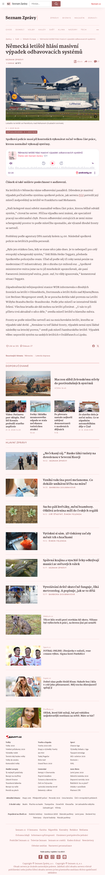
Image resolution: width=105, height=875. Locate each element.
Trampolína (49, 804)
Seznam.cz (96, 4)
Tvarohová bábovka (13, 783)
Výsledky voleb (12, 753)
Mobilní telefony (35, 814)
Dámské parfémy (66, 814)
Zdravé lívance (12, 779)
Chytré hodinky (49, 817)
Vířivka (58, 807)
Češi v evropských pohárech (86, 798)
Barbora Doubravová (62, 487)
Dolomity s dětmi (45, 790)
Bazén (25, 804)
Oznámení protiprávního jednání (72, 835)
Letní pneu (79, 814)
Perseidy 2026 (54, 798)
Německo (29, 356)
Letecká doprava (43, 356)
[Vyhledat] (56, 4)
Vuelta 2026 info (44, 745)
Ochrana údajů (23, 835)
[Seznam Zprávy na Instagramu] (52, 857)
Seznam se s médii (57, 840)
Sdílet (90, 61)
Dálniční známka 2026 (79, 776)
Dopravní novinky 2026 (79, 779)
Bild (81, 195)
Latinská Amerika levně (47, 786)
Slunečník (60, 804)
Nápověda (53, 830)
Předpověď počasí (40, 798)
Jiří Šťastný (56, 514)
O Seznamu (32, 830)
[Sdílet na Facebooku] (93, 346)
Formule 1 (74, 760)
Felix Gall (42, 760)
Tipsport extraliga (77, 753)
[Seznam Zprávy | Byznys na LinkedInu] (64, 857)
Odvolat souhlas (39, 846)
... (97, 29)
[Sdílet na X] (98, 346)
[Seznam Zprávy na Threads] (58, 857)
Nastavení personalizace (60, 846)
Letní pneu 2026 (77, 772)
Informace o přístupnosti (43, 835)
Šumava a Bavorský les (47, 779)
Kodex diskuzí (74, 840)
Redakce (74, 830)
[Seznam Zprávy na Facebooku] (40, 857)
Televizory (37, 817)
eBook (79, 61)
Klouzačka (69, 804)
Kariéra (43, 830)
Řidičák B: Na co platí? (79, 783)
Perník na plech (12, 790)
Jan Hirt (41, 753)
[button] (52, 94)
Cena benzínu (67, 798)
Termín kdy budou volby (15, 756)
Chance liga (75, 745)
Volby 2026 (10, 745)
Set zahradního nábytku (84, 804)
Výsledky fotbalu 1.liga (79, 749)
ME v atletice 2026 (77, 756)
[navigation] (3, 4)
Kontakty (63, 830)
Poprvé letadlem (44, 776)
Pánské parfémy (63, 817)
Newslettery (88, 840)
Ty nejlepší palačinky (14, 772)
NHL (72, 763)
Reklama (83, 830)
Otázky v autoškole (78, 786)
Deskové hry (91, 814)
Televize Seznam (39, 840)
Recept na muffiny (13, 776)
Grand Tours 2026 (45, 763)
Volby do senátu (12, 760)
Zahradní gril (48, 807)
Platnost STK (75, 790)
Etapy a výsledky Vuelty (47, 749)
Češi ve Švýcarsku (45, 783)
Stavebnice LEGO (51, 814)
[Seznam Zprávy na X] (46, 857)
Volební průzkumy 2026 (15, 749)
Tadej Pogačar (43, 756)
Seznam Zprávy (15, 60)
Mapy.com (26, 798)
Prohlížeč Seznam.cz (19, 840)
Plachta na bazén (36, 804)
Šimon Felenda (73, 514)
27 (98, 61)
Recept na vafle (12, 786)
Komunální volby (13, 763)
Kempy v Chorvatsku (46, 772)
